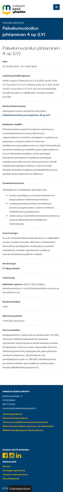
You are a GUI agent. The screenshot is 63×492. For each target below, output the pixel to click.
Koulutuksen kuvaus (14, 106)
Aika (5, 61)
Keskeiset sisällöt (12, 124)
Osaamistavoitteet (13, 183)
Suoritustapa (10, 233)
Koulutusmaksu (11, 301)
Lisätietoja (9, 277)
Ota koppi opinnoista (13, 22)
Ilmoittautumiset (12, 315)
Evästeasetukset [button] (19, 488)
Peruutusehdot (11, 330)
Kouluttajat (9, 263)
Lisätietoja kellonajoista (16, 75)
